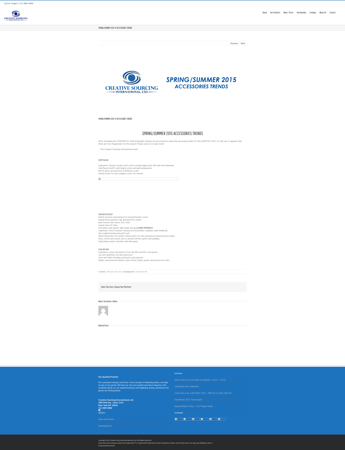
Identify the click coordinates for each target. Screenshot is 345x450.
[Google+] (226, 286)
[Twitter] (213, 286)
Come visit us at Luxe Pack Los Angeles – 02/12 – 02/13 (200, 379)
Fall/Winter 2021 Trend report (188, 399)
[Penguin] (196, 422)
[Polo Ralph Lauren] (204, 422)
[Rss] (227, 440)
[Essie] (179, 422)
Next (243, 43)
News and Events (106, 419)
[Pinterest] (217, 286)
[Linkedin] (230, 286)
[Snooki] (187, 422)
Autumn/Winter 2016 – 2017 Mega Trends (194, 406)
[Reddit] (234, 286)
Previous (234, 43)
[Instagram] (240, 440)
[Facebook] (208, 286)
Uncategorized (128, 272)
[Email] (243, 286)
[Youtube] (236, 440)
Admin (103, 272)
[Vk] (239, 286)
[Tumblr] (221, 286)
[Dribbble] (234, 444)
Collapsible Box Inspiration (187, 386)
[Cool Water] (213, 422)
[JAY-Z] (222, 422)
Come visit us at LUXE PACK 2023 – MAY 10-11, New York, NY (203, 393)
